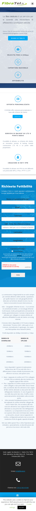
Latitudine (18, 232)
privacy (19, 256)
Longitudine (18, 240)
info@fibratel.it (20, 471)
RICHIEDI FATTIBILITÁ (18, 38)
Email (18, 207)
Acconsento (18, 251)
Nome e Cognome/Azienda (18, 199)
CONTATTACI (17, 116)
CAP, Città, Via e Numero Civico (18, 224)
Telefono (18, 216)
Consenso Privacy (18, 249)
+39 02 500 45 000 (22, 488)
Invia (18, 275)
